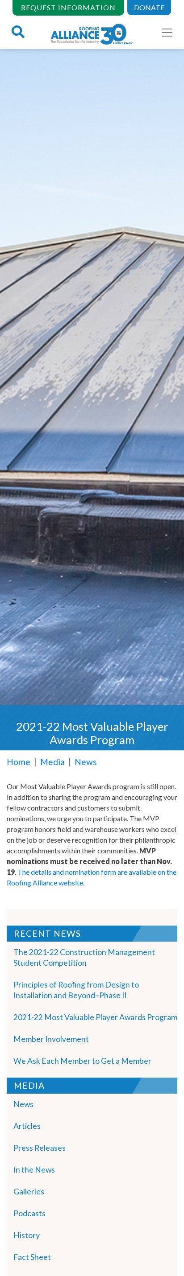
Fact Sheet (32, 1257)
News (86, 762)
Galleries (28, 1191)
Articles (27, 1126)
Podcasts (29, 1213)
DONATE (149, 7)
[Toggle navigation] (167, 32)
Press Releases (39, 1148)
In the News (34, 1169)
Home (18, 762)
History (26, 1235)
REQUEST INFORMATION (68, 7)
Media (52, 762)
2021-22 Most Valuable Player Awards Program (95, 1017)
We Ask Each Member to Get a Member (82, 1061)
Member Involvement (51, 1039)
